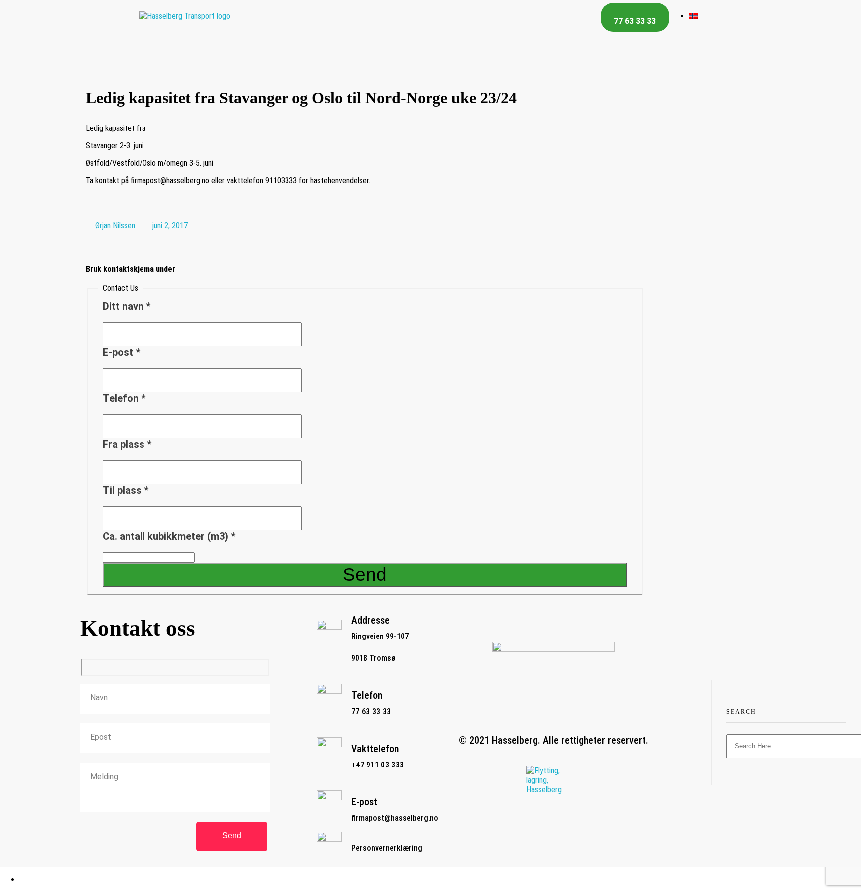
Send (365, 574)
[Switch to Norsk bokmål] (693, 16)
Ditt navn (126, 306)
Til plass (125, 490)
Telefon (124, 398)
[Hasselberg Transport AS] (184, 16)
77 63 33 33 (371, 711)
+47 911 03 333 (377, 764)
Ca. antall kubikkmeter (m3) (169, 536)
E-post (121, 352)
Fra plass (127, 444)
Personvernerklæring (386, 848)
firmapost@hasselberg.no (394, 818)
